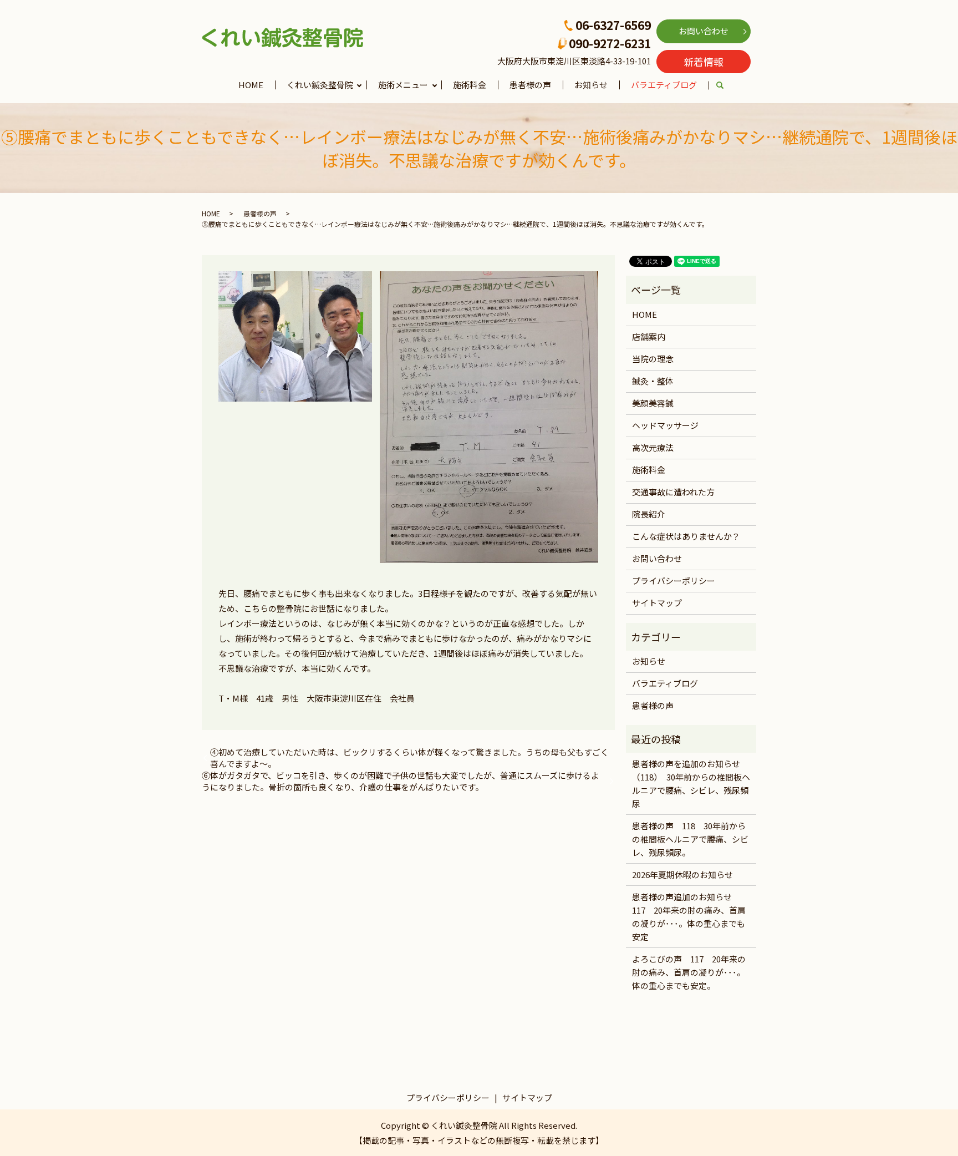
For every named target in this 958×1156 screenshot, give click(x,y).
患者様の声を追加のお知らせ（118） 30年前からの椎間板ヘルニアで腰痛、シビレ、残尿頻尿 (691, 783)
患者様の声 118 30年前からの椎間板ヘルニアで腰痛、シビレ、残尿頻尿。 (690, 839)
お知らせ (591, 84)
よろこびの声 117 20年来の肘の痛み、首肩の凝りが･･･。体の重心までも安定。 (689, 972)
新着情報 (703, 61)
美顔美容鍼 (653, 403)
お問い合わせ (703, 31)
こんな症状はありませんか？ (686, 536)
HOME (250, 84)
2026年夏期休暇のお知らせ (682, 874)
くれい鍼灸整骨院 (320, 84)
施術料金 (469, 84)
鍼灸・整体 (653, 381)
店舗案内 (648, 336)
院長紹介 (648, 514)
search (726, 86)
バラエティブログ (664, 84)
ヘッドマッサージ (665, 425)
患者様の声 (530, 84)
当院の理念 (653, 358)
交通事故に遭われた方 (673, 492)
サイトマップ (657, 603)
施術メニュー (403, 84)
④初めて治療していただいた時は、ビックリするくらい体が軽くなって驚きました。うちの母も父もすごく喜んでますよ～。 (409, 757)
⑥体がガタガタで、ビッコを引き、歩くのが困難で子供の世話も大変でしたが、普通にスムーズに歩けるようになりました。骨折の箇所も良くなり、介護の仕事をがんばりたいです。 (400, 781)
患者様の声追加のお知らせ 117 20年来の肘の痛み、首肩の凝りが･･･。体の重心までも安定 (689, 916)
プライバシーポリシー (673, 580)
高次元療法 (653, 447)
